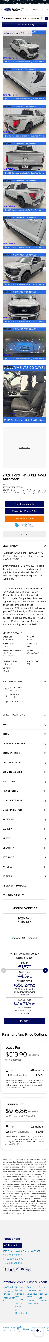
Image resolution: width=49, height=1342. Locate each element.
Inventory (9, 1282)
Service (20, 1282)
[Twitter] (16, 1269)
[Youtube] (22, 1269)
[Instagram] (11, 1269)
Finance (32, 1282)
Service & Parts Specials (19, 1297)
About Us (43, 1294)
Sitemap (26, 1329)
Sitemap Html (33, 1329)
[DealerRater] (28, 1269)
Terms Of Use (19, 1329)
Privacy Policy (13, 1329)
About (43, 1282)
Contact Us (14, 1245)
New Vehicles (9, 1287)
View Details (24, 1021)
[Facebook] (5, 1269)
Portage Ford (6, 1329)
